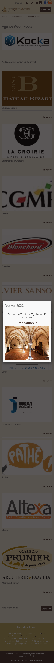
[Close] (51, 301)
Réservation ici (27, 323)
